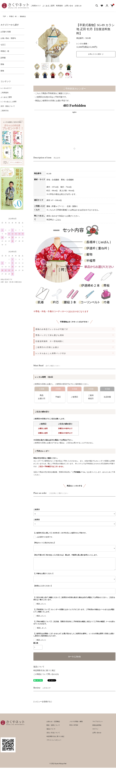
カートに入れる (74, 657)
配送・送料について (53, 725)
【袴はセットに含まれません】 (44, 543)
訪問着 (3, 58)
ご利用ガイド (36, 6)
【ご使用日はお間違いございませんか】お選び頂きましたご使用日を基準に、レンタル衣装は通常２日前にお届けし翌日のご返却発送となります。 (73, 635)
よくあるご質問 (48, 6)
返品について (38, 667)
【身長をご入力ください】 (42, 586)
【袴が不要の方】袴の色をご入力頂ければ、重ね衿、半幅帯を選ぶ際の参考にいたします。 (65, 555)
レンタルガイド (6, 88)
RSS (70, 725)
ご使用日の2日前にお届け (47, 347)
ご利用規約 (4, 92)
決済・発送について (8, 106)
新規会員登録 (96, 725)
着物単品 (23, 16)
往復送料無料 (49, 341)
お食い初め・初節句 (8, 38)
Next (69, 42)
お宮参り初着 (6, 32)
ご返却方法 (4, 110)
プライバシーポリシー (54, 740)
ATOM (76, 725)
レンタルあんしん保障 (8, 101)
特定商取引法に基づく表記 (44, 670)
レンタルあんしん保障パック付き (50, 353)
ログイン (95, 729)
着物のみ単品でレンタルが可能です (51, 329)
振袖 (2, 71)
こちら (58, 220)
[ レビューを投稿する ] (42, 702)
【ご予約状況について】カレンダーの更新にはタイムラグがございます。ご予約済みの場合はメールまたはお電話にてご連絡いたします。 (73, 611)
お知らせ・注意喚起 (53, 721)
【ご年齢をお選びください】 (43, 573)
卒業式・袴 (13, 16)
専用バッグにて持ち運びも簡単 (49, 335)
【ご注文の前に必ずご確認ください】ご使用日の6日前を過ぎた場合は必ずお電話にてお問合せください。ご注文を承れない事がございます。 (74, 599)
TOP (4, 16)
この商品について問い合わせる (46, 674)
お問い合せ (69, 6)
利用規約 (59, 6)
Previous (37, 42)
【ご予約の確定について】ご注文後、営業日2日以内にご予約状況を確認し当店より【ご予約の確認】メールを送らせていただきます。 (74, 623)
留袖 (2, 64)
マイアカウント (97, 721)
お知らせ (78, 6)
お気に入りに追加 (94, 54)
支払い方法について (53, 732)
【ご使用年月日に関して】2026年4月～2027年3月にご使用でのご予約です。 (60, 533)
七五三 (3, 45)
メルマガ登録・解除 (76, 721)
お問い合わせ (96, 732)
